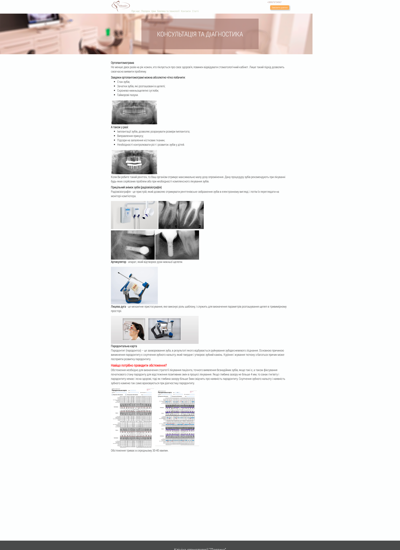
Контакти (186, 11)
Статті (195, 11)
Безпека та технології (168, 11)
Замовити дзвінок (280, 7)
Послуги (145, 11)
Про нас (135, 11)
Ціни (153, 11)
